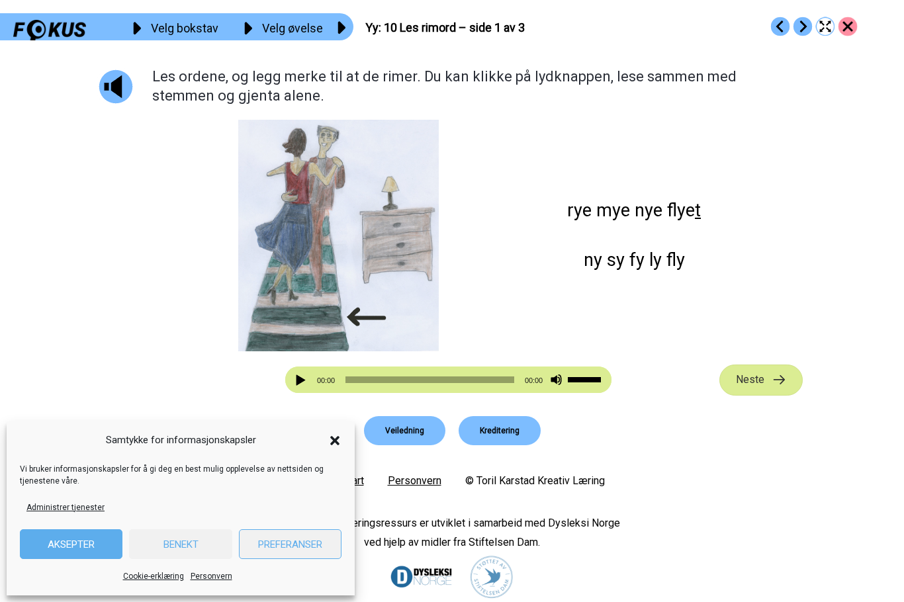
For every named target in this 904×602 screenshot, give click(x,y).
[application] (448, 379)
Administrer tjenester (65, 507)
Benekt (181, 544)
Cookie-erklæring (153, 576)
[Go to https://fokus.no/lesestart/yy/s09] (780, 26)
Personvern (211, 576)
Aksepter (71, 544)
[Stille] (556, 380)
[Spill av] (302, 380)
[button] (334, 440)
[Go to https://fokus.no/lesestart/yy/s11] (802, 26)
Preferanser (290, 544)
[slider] (586, 378)
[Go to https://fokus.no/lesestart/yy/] (847, 26)
